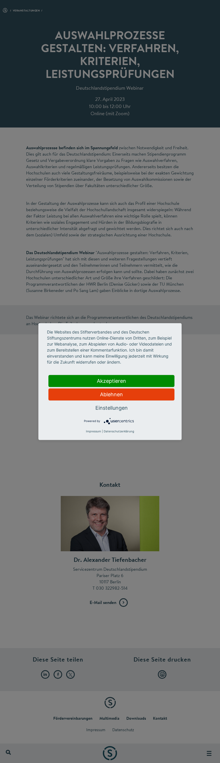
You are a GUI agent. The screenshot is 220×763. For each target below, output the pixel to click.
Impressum (93, 431)
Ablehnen (111, 394)
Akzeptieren (111, 381)
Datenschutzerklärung (119, 431)
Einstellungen (111, 408)
